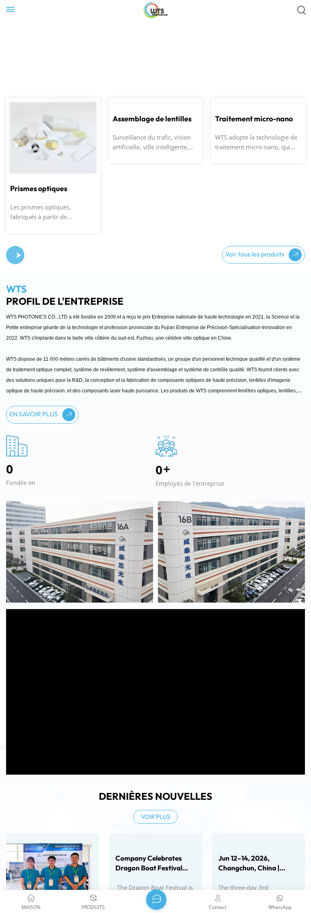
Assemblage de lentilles (152, 188)
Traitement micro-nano (254, 188)
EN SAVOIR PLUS (34, 414)
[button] (18, 255)
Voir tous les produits (255, 254)
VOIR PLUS (155, 816)
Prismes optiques (38, 188)
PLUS (21, 117)
